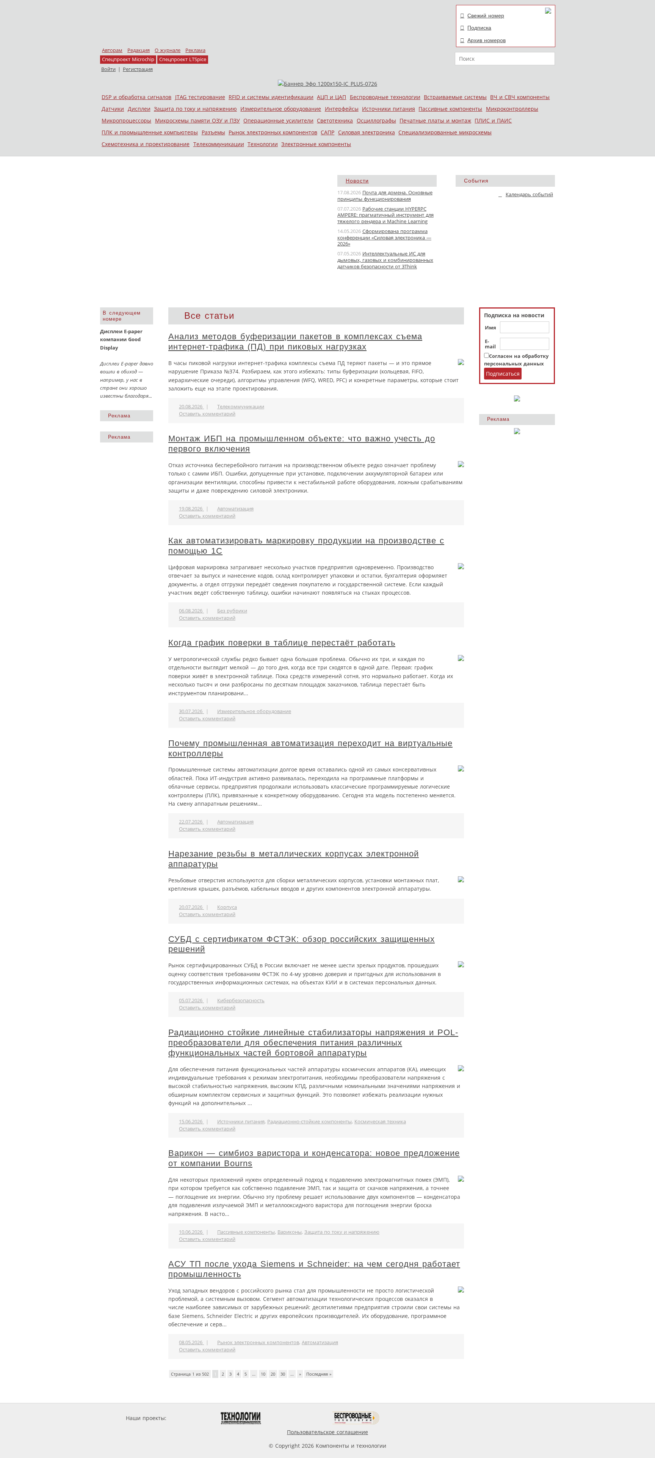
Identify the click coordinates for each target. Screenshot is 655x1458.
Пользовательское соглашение (327, 1432)
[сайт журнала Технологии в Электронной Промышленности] (241, 1418)
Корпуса (227, 907)
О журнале (167, 50)
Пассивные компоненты (450, 108)
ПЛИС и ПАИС (493, 120)
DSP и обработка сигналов (136, 97)
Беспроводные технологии (385, 97)
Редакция (138, 50)
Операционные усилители (278, 120)
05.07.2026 (191, 1000)
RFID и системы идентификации (271, 97)
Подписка (479, 28)
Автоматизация (235, 508)
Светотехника (335, 120)
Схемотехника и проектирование (146, 144)
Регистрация (138, 69)
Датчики (113, 108)
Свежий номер (485, 16)
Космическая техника (380, 1121)
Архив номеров (486, 40)
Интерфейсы (342, 108)
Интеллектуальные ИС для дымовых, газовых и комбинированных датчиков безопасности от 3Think (385, 260)
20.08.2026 (191, 406)
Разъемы (213, 132)
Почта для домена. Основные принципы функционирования (384, 195)
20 (273, 1374)
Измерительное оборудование (280, 108)
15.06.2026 (191, 1121)
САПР (327, 132)
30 (282, 1374)
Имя (490, 328)
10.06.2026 (191, 1232)
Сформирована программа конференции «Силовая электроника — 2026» (384, 237)
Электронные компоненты (316, 144)
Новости (357, 181)
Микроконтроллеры (512, 108)
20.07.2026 (191, 907)
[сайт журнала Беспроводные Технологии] (356, 1418)
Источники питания (388, 108)
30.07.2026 (191, 711)
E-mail (490, 344)
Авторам (112, 50)
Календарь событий (529, 194)
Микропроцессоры (126, 120)
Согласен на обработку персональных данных (516, 360)
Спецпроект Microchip (128, 59)
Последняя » (318, 1374)
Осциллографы (376, 120)
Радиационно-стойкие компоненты (309, 1121)
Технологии (263, 144)
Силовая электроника (366, 132)
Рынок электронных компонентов (273, 132)
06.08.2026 (191, 611)
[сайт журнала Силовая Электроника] (192, 1418)
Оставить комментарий (207, 414)
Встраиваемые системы (455, 97)
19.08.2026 (191, 508)
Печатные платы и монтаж (435, 120)
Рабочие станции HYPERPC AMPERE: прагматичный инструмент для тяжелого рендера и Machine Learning (385, 215)
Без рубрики (232, 611)
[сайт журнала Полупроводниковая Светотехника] (297, 1418)
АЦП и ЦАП (331, 97)
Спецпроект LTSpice (182, 59)
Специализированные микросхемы (445, 132)
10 (263, 1374)
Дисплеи (139, 108)
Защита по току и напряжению (195, 108)
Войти (108, 69)
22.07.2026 (191, 822)
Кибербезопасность (241, 1000)
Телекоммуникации (218, 144)
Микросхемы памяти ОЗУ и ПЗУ (197, 120)
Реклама (195, 50)
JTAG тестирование (200, 97)
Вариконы (289, 1232)
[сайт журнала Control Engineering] (406, 1418)
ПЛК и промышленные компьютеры (150, 132)
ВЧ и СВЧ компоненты (520, 97)
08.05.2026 (191, 1342)
